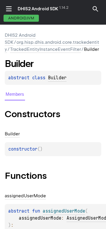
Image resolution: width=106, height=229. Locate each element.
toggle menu (9, 9)
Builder (57, 78)
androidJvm (21, 18)
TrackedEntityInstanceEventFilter (45, 49)
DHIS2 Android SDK (38, 8)
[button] (95, 9)
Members (15, 94)
